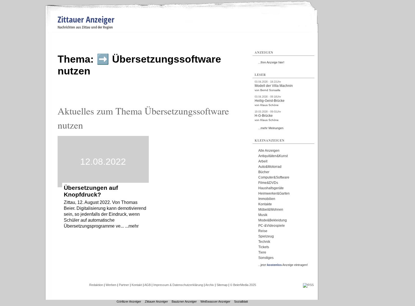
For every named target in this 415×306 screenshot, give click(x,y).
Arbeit (262, 161)
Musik (262, 214)
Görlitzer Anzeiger (129, 301)
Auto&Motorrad (269, 166)
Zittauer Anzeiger (86, 19)
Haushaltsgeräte (271, 188)
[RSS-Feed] (308, 285)
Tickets (263, 247)
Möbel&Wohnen (270, 209)
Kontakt (137, 285)
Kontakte (265, 204)
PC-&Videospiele (271, 225)
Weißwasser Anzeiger (215, 301)
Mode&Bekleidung (272, 220)
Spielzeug (266, 236)
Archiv (209, 285)
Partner (124, 285)
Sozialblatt (241, 301)
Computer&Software (273, 177)
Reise (262, 231)
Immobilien (266, 198)
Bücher (263, 172)
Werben (111, 285)
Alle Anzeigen (268, 150)
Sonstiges (266, 257)
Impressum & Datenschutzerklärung (178, 285)
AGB (147, 285)
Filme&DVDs (268, 182)
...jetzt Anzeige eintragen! (283, 264)
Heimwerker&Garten (274, 193)
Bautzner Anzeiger (184, 301)
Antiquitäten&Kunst (273, 156)
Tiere (262, 252)
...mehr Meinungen (270, 128)
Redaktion (96, 285)
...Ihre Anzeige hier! (271, 62)
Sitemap (222, 285)
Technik (264, 241)
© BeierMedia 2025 (243, 285)
